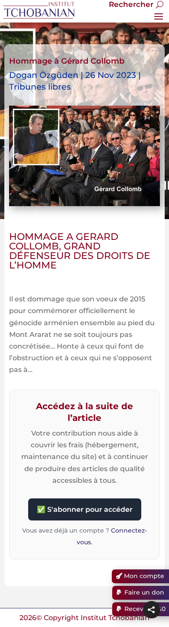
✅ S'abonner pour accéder (85, 509)
